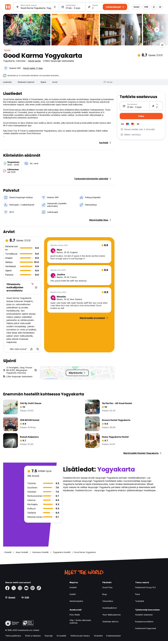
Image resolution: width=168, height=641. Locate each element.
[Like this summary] (31, 349)
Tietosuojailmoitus (13, 636)
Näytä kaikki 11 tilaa (33, 68)
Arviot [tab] (54, 82)
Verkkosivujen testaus (80, 636)
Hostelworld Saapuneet (145, 628)
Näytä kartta (34, 61)
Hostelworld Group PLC (145, 587)
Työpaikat (139, 601)
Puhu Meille (75, 615)
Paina (137, 594)
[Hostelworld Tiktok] (39, 588)
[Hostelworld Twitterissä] (14, 588)
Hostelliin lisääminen (144, 615)
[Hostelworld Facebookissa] (7, 588)
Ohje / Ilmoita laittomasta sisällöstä (80, 621)
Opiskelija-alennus (110, 621)
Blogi (104, 594)
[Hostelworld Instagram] (20, 588)
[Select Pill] (153, 7)
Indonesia (20, 61)
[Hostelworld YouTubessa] (26, 588)
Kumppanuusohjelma (144, 621)
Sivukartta (98, 636)
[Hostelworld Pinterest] (32, 588)
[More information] (36, 287)
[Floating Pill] (156, 29)
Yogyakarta (8, 61)
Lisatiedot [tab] (7, 82)
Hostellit (73, 587)
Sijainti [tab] (43, 82)
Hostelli (7, 50)
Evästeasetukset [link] (113, 636)
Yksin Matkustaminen (111, 615)
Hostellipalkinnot (109, 608)
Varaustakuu (107, 601)
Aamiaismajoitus (76, 601)
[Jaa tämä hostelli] (162, 44)
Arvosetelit (61, 636)
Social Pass (107, 587)
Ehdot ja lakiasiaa (33, 636)
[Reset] (55, 7)
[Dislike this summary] (37, 349)
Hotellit (73, 594)
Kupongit (49, 636)
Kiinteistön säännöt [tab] (26, 82)
